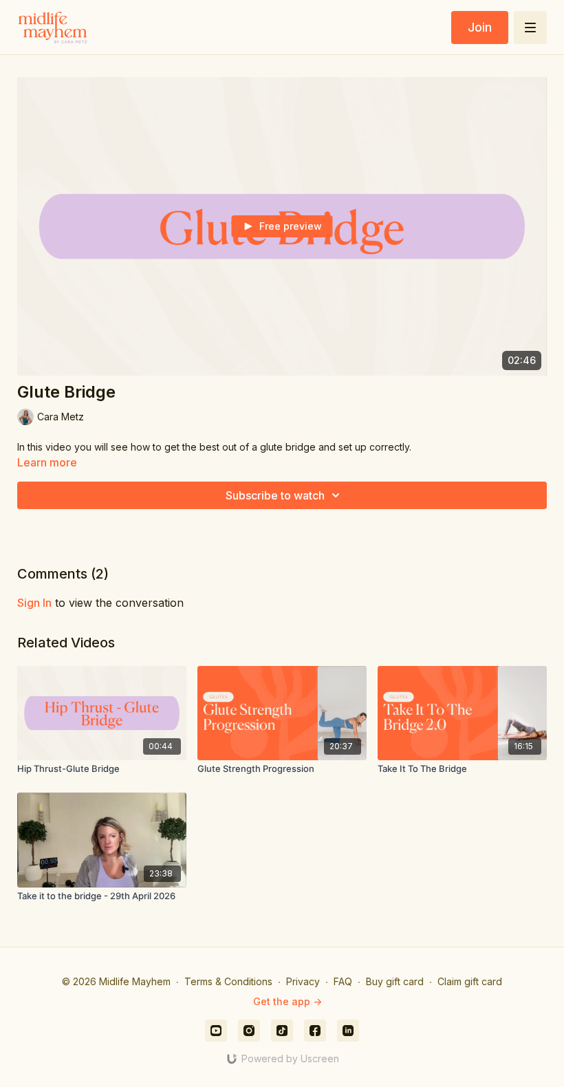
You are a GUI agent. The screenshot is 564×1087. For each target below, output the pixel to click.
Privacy (303, 981)
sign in (34, 603)
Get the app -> (287, 1001)
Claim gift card (469, 981)
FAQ (343, 981)
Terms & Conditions (228, 981)
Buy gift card (395, 981)
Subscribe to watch (275, 495)
